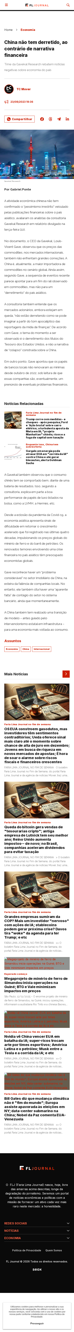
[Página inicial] (37, 1168)
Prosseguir (37, 1323)
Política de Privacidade (26, 1250)
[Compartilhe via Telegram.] (59, 119)
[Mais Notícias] (66, 674)
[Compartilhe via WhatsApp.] (19, 119)
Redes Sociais (15, 1223)
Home (8, 30)
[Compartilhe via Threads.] (50, 119)
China (25, 649)
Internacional (42, 649)
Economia (28, 30)
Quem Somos (53, 1250)
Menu (7, 5)
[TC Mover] (9, 89)
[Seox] (37, 1269)
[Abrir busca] (68, 5)
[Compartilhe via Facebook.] (42, 119)
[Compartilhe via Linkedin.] (67, 119)
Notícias (11, 1230)
